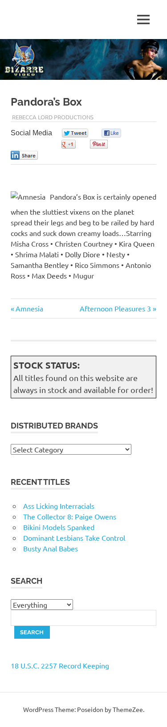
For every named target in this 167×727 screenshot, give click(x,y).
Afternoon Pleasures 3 (115, 308)
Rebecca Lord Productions (53, 117)
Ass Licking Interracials (58, 505)
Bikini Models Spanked (58, 527)
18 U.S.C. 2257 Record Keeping (60, 665)
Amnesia (29, 308)
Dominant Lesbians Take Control (74, 537)
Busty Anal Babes (50, 548)
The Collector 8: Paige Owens (69, 516)
